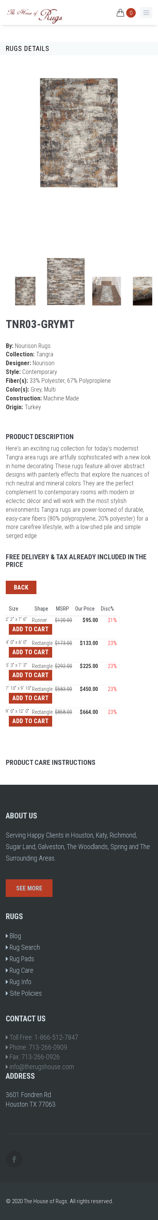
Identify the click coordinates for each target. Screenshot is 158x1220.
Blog (14, 936)
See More (29, 888)
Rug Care (20, 970)
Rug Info (19, 982)
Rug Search (24, 947)
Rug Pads (21, 959)
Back (21, 587)
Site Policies (25, 993)
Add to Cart (30, 629)
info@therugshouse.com (42, 1067)
